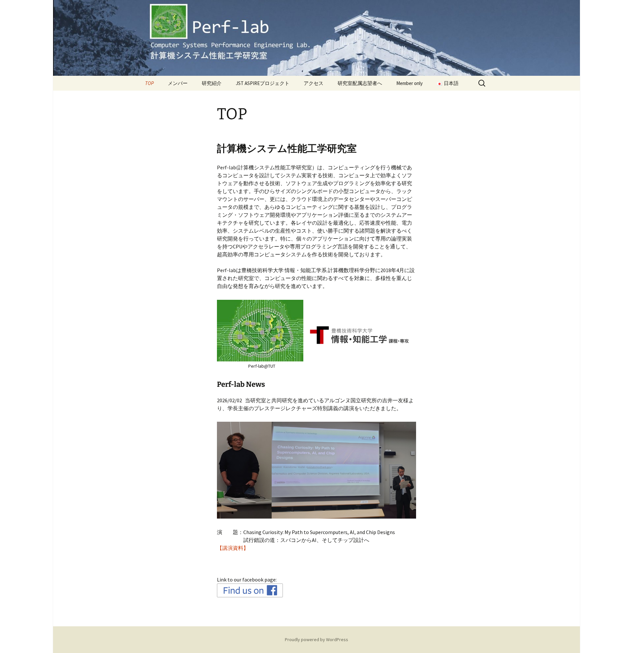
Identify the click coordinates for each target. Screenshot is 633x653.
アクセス (313, 83)
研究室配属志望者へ (360, 83)
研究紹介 (212, 83)
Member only (409, 83)
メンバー (178, 83)
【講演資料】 (233, 548)
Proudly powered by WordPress (316, 639)
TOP (149, 83)
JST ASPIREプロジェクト (262, 83)
